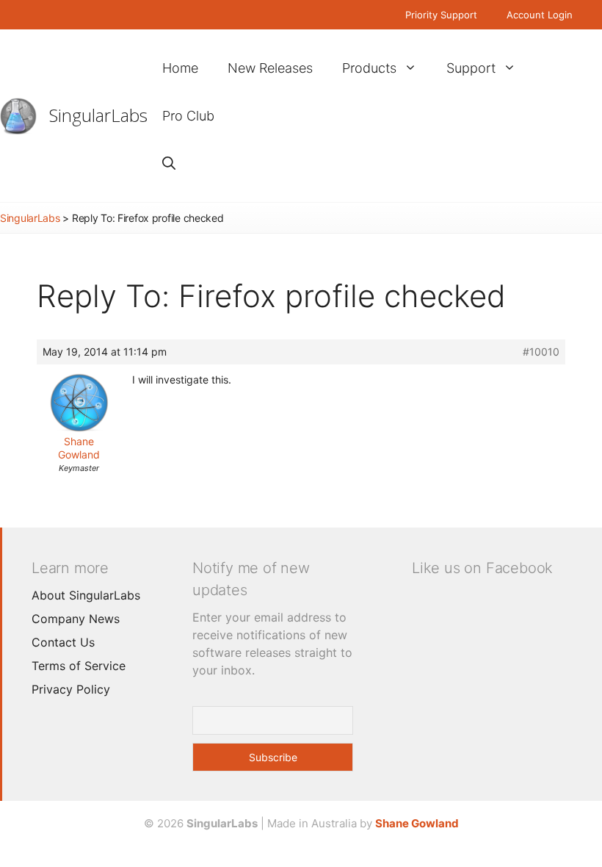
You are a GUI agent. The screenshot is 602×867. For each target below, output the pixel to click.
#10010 (541, 351)
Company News (76, 618)
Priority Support (441, 15)
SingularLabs (98, 115)
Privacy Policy (71, 689)
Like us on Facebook (482, 568)
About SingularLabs (86, 595)
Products (369, 68)
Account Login (540, 15)
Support (471, 68)
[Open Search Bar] (169, 163)
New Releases (270, 68)
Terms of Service (79, 665)
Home (180, 68)
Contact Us (63, 642)
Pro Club (188, 115)
